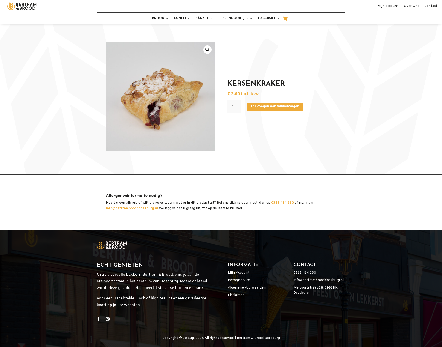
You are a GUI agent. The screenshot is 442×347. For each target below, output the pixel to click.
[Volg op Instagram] (107, 319)
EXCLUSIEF (267, 18)
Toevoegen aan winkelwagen (274, 106)
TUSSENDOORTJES (233, 18)
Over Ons (411, 6)
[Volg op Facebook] (98, 319)
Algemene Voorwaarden (247, 288)
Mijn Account (239, 273)
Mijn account (388, 6)
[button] (207, 49)
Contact (430, 6)
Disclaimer (236, 295)
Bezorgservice (239, 280)
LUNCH (180, 18)
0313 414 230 (305, 273)
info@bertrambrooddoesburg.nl (132, 208)
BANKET (202, 18)
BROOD (158, 18)
